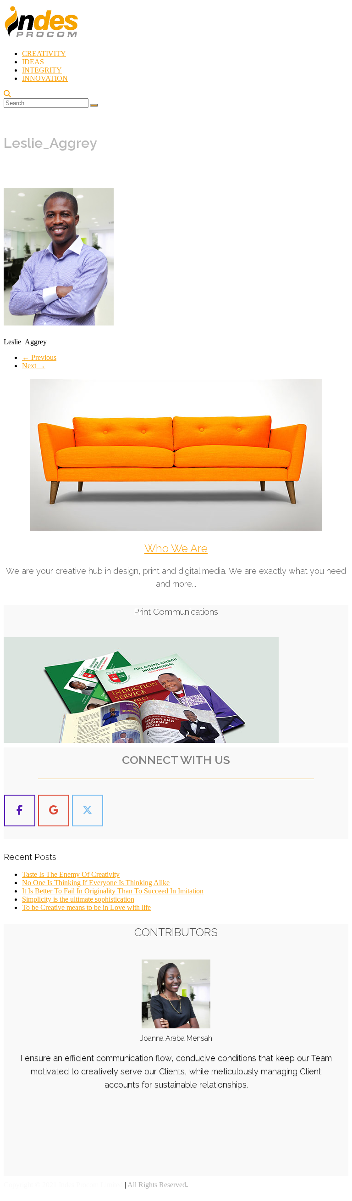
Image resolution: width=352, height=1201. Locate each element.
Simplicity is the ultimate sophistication (78, 899)
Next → (33, 366)
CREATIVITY (44, 53)
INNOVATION (45, 78)
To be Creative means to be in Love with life (86, 907)
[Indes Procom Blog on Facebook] (19, 810)
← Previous (39, 357)
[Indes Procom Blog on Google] (53, 810)
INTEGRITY (42, 70)
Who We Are (176, 548)
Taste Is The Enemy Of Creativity (71, 874)
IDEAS (33, 62)
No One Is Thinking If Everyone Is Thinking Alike (96, 883)
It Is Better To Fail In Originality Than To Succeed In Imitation (113, 891)
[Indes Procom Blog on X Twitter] (87, 810)
